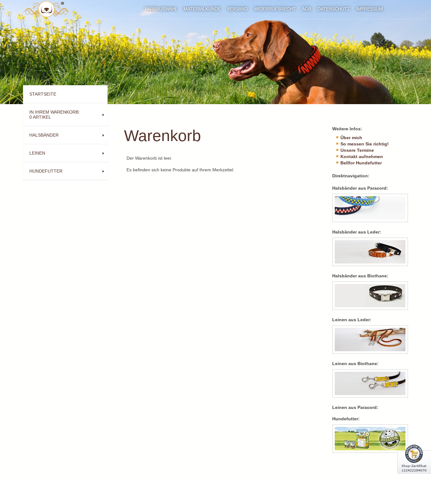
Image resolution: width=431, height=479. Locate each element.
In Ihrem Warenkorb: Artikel (54, 114)
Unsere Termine (357, 150)
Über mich (351, 137)
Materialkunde (202, 8)
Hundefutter (45, 171)
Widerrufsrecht (275, 8)
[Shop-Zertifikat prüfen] (414, 477)
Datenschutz (333, 8)
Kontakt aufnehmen (361, 156)
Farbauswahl (161, 8)
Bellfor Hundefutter (361, 162)
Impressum (369, 8)
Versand (237, 8)
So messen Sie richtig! (364, 143)
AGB (306, 8)
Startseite (42, 94)
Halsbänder (44, 135)
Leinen (37, 153)
